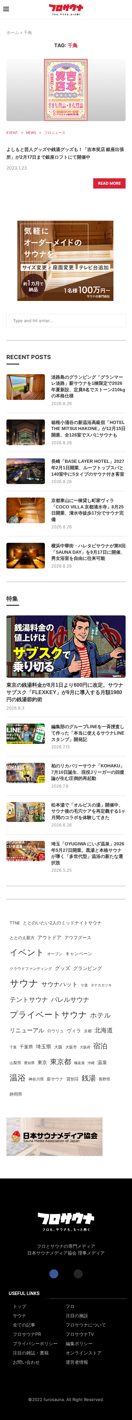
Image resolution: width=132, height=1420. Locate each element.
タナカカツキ (101, 985)
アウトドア (49, 937)
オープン (54, 953)
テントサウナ (29, 999)
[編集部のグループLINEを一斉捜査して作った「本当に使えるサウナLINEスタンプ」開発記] (25, 734)
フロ (70, 1306)
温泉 (102, 1062)
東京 (42, 1062)
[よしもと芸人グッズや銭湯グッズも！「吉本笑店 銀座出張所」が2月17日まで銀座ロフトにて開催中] (66, 90)
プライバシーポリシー (35, 1343)
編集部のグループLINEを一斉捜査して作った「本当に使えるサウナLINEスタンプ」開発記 (87, 733)
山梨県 (15, 1063)
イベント (27, 952)
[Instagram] (78, 1273)
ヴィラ (74, 1031)
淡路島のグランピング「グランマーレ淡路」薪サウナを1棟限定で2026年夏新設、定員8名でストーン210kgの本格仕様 (88, 387)
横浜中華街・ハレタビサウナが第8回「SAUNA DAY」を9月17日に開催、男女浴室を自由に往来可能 (88, 552)
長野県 (104, 1079)
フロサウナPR (27, 1334)
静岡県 (16, 1094)
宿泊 (100, 1045)
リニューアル (27, 1030)
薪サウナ (55, 1079)
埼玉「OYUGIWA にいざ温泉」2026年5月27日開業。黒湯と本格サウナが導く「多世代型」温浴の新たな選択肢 (87, 853)
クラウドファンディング (31, 968)
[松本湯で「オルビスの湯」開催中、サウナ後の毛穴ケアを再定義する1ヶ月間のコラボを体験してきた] (25, 812)
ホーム (12, 32)
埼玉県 (43, 1047)
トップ (19, 1306)
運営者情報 (77, 1362)
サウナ (24, 983)
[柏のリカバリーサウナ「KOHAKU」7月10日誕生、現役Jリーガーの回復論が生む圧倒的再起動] (25, 773)
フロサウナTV (80, 1334)
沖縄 (91, 1063)
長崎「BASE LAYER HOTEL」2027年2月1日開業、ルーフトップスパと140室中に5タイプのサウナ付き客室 (87, 467)
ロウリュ (55, 1030)
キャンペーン (78, 953)
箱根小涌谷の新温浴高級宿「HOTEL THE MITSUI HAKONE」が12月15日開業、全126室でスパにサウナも (88, 428)
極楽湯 (79, 1063)
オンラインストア (84, 1353)
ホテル (100, 1015)
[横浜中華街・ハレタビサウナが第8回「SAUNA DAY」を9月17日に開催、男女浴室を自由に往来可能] (25, 556)
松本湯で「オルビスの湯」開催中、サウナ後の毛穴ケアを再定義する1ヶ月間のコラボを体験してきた (88, 811)
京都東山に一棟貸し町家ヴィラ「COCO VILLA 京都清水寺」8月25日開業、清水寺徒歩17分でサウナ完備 (87, 510)
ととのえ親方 (22, 937)
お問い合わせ (26, 1362)
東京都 (60, 1061)
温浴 (18, 1077)
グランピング (87, 968)
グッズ (62, 968)
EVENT (12, 133)
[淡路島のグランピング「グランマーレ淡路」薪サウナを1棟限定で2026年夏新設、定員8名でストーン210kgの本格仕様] (25, 387)
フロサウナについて (86, 1325)
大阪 (58, 1047)
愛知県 (29, 1063)
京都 (88, 1031)
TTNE (15, 923)
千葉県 (26, 1046)
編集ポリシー (79, 1343)
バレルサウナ (70, 999)
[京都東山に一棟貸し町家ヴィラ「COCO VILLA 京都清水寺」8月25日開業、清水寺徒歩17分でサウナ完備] (25, 510)
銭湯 (89, 1078)
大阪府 (85, 1047)
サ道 (84, 985)
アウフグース (77, 937)
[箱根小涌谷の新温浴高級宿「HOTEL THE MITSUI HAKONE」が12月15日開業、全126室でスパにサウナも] (25, 432)
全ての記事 (24, 1325)
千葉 (13, 1047)
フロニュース (54, 133)
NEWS (31, 133)
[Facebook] (53, 1273)
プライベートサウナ (48, 1014)
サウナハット (59, 984)
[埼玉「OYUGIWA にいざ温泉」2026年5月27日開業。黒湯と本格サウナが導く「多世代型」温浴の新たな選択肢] (25, 851)
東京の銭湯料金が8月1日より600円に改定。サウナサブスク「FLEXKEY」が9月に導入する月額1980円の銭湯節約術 (64, 692)
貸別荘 (72, 1079)
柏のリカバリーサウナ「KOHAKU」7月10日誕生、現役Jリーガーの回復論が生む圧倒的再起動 (88, 772)
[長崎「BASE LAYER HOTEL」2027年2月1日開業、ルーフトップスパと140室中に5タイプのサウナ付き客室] (25, 471)
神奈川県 (36, 1079)
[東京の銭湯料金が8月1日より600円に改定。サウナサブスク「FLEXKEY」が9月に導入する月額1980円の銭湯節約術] (66, 646)
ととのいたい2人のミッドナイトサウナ (62, 922)
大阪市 (71, 1047)
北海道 (104, 1030)
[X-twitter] (66, 1273)
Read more (109, 183)
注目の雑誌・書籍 (31, 1353)
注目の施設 (77, 1315)
